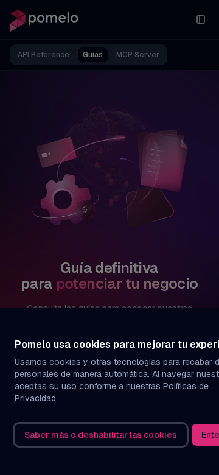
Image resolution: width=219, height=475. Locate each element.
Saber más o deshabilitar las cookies (100, 434)
